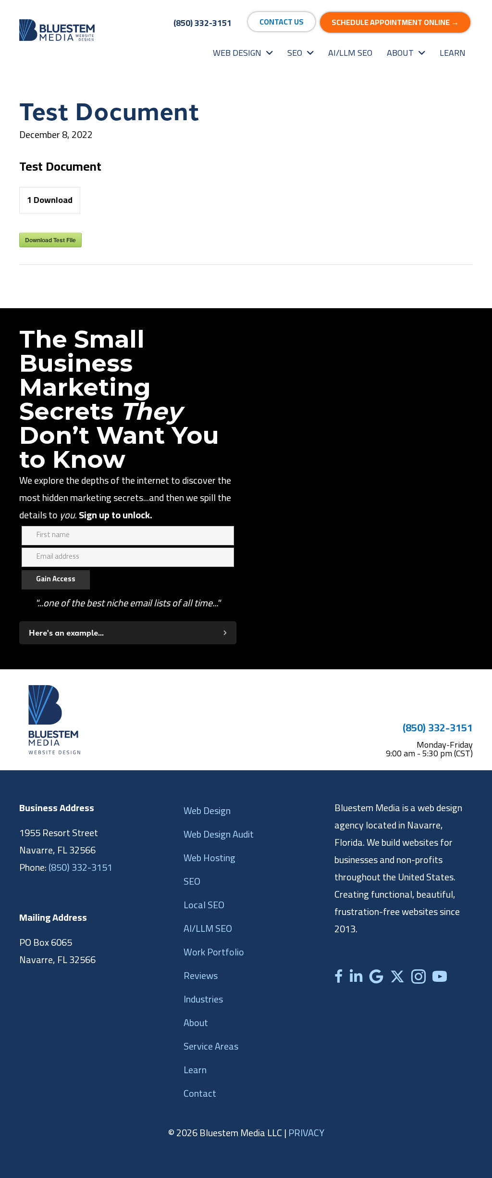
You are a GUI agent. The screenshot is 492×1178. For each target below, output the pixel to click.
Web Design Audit (219, 834)
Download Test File (50, 240)
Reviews (201, 975)
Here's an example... (66, 632)
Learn (195, 1069)
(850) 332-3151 (438, 727)
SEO (192, 881)
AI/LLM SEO (208, 928)
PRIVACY (306, 1132)
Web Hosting (209, 857)
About (196, 1022)
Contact (200, 1093)
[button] (127, 632)
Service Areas (211, 1046)
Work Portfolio (214, 952)
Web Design (207, 810)
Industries (203, 999)
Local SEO (204, 905)
